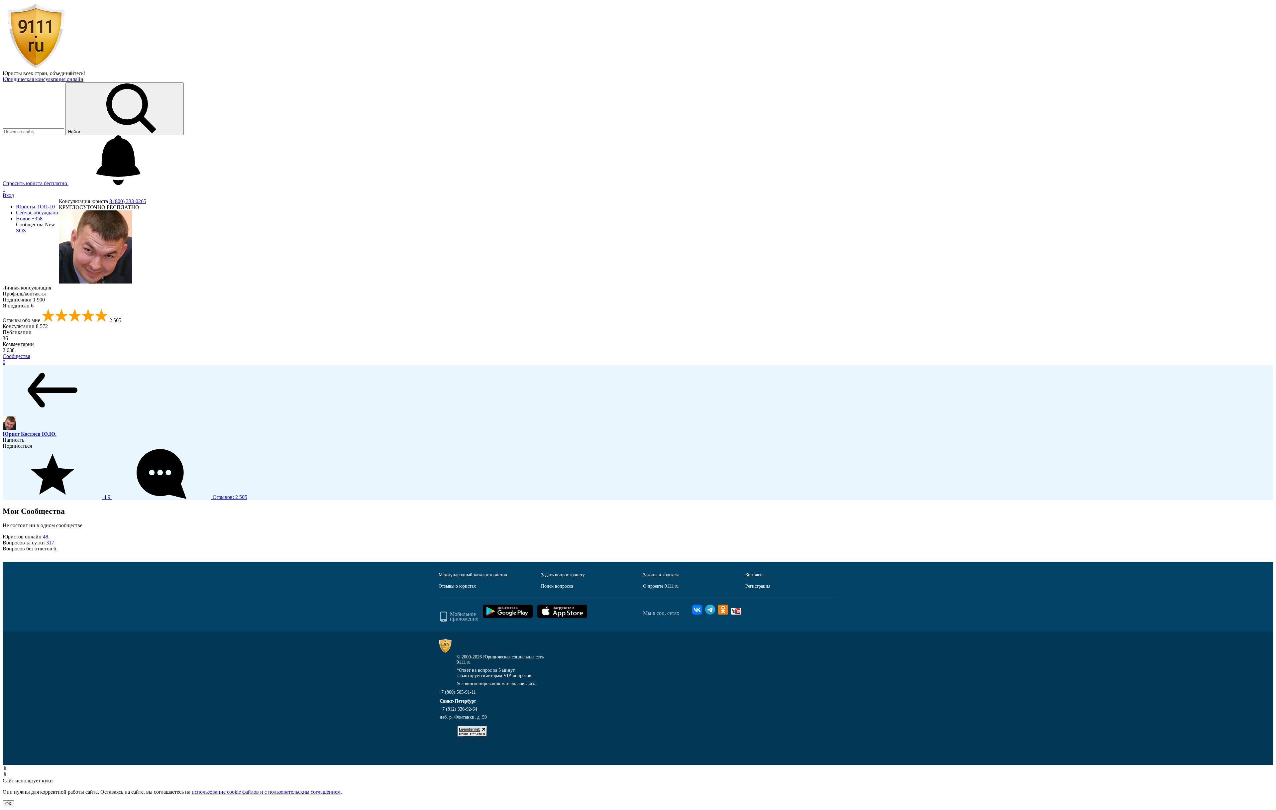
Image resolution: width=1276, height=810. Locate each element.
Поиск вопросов (557, 586)
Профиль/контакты (24, 293)
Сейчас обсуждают (37, 212)
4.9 (174, 497)
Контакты (754, 574)
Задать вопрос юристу (563, 574)
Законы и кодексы (661, 574)
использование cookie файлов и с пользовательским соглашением (266, 792)
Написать (13, 440)
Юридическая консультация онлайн (43, 79)
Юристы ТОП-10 (35, 206)
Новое (29, 218)
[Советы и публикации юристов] (36, 67)
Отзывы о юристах (457, 586)
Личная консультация (27, 287)
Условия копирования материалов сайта (496, 683)
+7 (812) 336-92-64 (458, 709)
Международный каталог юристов (473, 574)
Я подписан (18, 305)
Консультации (25, 326)
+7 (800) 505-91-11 (457, 692)
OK (8, 803)
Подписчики (24, 299)
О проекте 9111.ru (661, 586)
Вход (8, 195)
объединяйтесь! (67, 73)
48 (45, 536)
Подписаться (17, 446)
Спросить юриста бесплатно (35, 183)
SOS (21, 230)
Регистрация (757, 586)
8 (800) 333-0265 (127, 201)
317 (50, 542)
